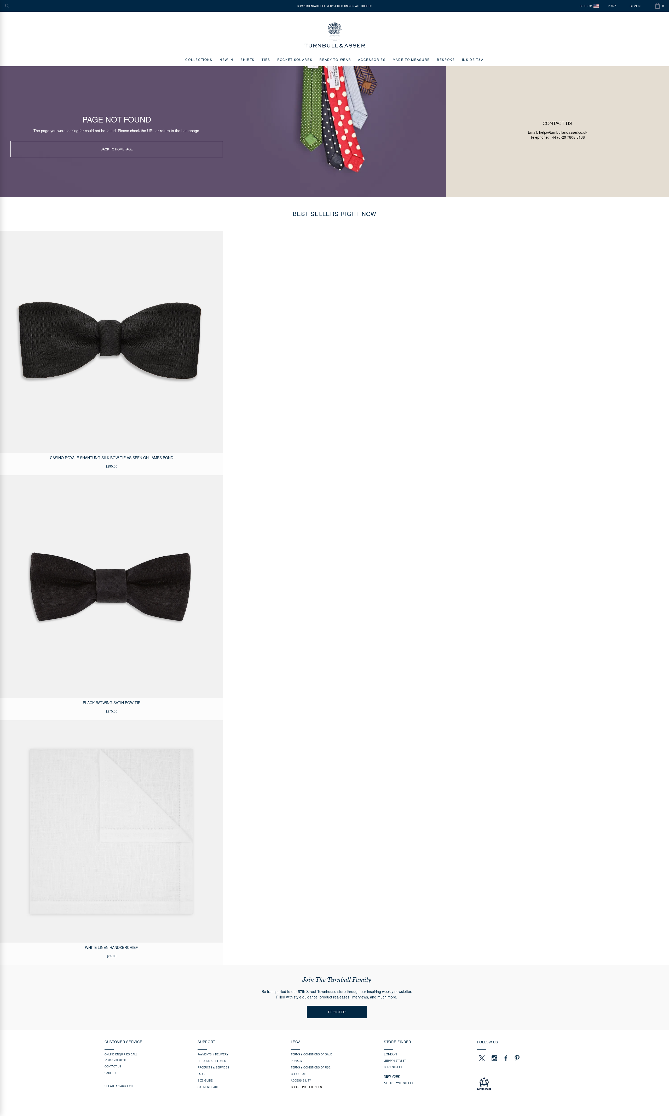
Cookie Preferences (306, 1087)
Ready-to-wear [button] (335, 59)
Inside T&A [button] (473, 59)
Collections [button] (198, 59)
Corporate (299, 1074)
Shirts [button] (247, 59)
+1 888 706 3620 (115, 1060)
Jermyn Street (395, 1060)
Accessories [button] (371, 59)
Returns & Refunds (212, 1061)
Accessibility (301, 1080)
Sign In (635, 5)
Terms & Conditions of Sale (311, 1054)
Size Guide (205, 1080)
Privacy (296, 1061)
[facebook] (505, 1058)
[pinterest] (516, 1058)
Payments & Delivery (213, 1054)
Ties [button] (266, 59)
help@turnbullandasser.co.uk (563, 132)
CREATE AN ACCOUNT (119, 1086)
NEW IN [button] (226, 59)
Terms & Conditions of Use (311, 1067)
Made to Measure (411, 59)
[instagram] (494, 1058)
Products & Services (213, 1067)
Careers (111, 1073)
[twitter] (481, 1058)
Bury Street (393, 1067)
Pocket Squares (295, 59)
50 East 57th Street (398, 1083)
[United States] (596, 6)
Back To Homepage (117, 149)
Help (612, 5)
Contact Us (113, 1066)
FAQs (201, 1074)
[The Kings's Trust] (520, 1083)
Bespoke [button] (446, 59)
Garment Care (208, 1087)
